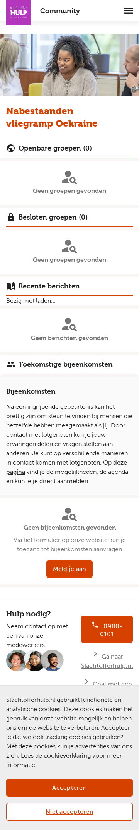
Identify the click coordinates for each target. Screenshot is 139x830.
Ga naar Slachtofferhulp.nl (107, 661)
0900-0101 (111, 630)
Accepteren (69, 787)
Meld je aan (69, 569)
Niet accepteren (69, 811)
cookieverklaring (67, 755)
